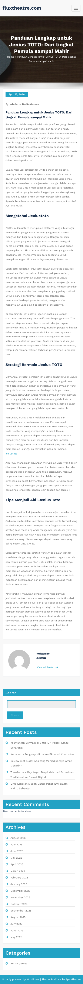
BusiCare (56, 979)
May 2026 (16, 857)
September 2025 (20, 910)
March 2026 (17, 870)
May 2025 (16, 937)
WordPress (33, 979)
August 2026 (18, 837)
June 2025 (16, 930)
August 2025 (18, 917)
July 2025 (16, 923)
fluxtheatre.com (22, 8)
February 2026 (19, 877)
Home (10, 56)
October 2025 (18, 904)
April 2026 (16, 864)
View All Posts (45, 667)
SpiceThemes (73, 979)
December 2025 (20, 890)
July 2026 (16, 844)
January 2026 (18, 884)
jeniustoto (11, 453)
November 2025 (20, 897)
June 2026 (16, 851)
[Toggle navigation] (76, 8)
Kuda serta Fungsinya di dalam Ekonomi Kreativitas (42, 754)
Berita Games (30, 104)
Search (11, 693)
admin (13, 104)
